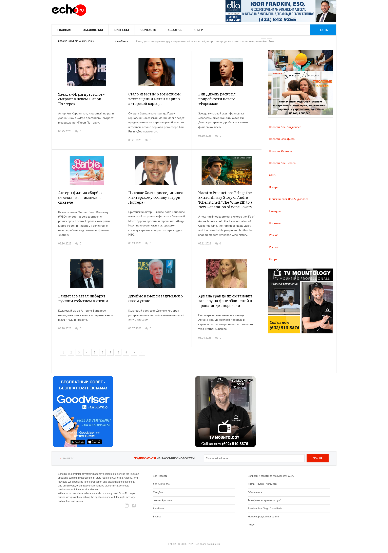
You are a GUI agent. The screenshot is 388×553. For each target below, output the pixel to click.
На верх (68, 458)
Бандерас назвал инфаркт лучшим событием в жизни (83, 298)
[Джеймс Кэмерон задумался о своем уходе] (156, 273)
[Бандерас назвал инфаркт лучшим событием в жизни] (86, 273)
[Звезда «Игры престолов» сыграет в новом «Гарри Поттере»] (86, 72)
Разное (273, 235)
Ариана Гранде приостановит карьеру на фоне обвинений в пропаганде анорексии (225, 301)
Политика (275, 223)
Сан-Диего (159, 492)
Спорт (273, 259)
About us (175, 30)
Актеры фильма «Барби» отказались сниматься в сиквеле (80, 198)
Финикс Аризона (162, 500)
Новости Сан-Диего (282, 139)
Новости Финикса (280, 151)
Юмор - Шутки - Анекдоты (262, 484)
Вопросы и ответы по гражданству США (271, 476)
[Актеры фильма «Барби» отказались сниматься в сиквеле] (86, 170)
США (272, 175)
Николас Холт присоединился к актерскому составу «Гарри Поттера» (155, 198)
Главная (64, 30)
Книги (198, 30)
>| (142, 352)
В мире (273, 187)
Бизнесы (121, 30)
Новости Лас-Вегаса (282, 163)
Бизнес (157, 516)
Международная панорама (263, 516)
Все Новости (160, 476)
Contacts (148, 30)
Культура (275, 211)
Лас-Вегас (158, 508)
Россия (273, 247)
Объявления (93, 30)
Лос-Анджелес (161, 484)
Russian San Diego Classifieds (265, 508)
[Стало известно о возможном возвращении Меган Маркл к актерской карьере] (156, 72)
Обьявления (255, 492)
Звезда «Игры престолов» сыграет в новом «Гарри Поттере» (81, 99)
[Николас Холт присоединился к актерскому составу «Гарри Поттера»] (156, 170)
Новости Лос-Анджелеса (285, 127)
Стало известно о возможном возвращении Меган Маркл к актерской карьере (154, 99)
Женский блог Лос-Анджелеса (289, 199)
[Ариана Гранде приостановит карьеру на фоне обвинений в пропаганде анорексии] (226, 273)
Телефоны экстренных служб (264, 500)
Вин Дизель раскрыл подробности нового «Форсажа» (217, 99)
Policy (251, 524)
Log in (323, 30)
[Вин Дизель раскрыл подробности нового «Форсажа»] (226, 72)
